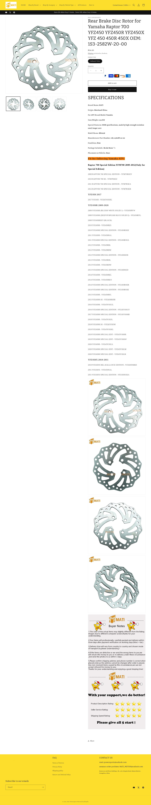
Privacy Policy (57, 767)
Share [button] (92, 741)
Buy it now (112, 89)
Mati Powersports (72, 801)
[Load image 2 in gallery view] (28, 104)
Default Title (95, 61)
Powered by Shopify (83, 801)
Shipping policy (58, 771)
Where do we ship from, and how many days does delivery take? (26, 768)
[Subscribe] (42, 787)
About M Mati (10, 763)
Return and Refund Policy (62, 775)
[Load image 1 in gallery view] (13, 104)
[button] (34, 5)
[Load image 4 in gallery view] (59, 104)
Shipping (90, 53)
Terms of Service (58, 763)
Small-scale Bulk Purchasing (15, 773)
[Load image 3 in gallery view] (44, 104)
